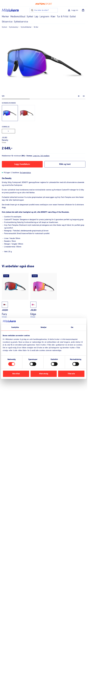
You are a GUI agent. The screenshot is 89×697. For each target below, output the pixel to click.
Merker (5, 16)
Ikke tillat (16, 374)
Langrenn (44, 16)
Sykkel (30, 16)
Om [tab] (72, 327)
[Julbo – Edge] (43, 299)
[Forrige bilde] (79, 96)
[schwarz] (27, 113)
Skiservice (7, 21)
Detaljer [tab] (44, 327)
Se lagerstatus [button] (25, 173)
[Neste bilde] (83, 96)
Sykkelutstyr (14, 27)
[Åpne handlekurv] (83, 10)
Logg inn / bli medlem (41, 156)
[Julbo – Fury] (15, 299)
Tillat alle (71, 374)
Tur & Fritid (62, 16)
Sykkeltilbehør (26, 27)
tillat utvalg (43, 374)
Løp (36, 16)
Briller (36, 27)
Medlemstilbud (17, 16)
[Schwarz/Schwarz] (10, 113)
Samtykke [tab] (15, 327)
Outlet (73, 16)
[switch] (33, 364)
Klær (53, 16)
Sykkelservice (21, 21)
